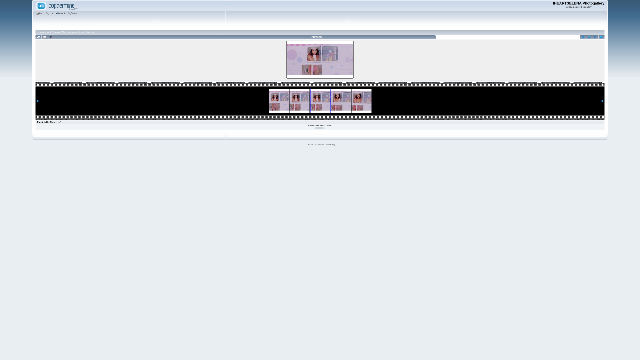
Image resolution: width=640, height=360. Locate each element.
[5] (324, 128)
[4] (322, 128)
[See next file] (595, 37)
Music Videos (52, 32)
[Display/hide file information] (45, 37)
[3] (320, 128)
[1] (316, 128)
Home (41, 32)
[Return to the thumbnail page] (39, 37)
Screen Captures (86, 32)
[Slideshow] (51, 37)
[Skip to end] (601, 37)
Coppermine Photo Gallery (326, 145)
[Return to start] (583, 37)
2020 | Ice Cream (68, 32)
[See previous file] (589, 37)
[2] (318, 128)
